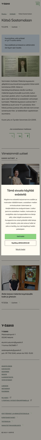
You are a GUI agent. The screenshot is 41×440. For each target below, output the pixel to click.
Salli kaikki (20, 236)
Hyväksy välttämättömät (20, 243)
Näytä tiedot (20, 249)
